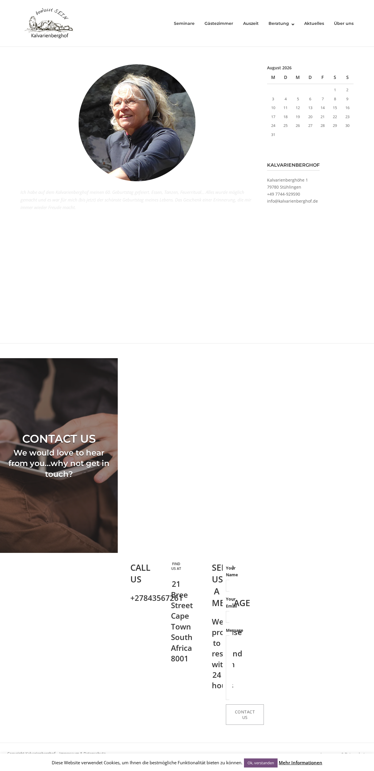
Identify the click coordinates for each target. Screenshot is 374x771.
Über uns (344, 23)
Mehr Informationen (300, 762)
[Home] (49, 23)
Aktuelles (314, 23)
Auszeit (251, 23)
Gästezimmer (219, 23)
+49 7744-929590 (283, 194)
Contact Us (245, 714)
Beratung (279, 23)
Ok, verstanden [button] (260, 762)
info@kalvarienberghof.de (292, 201)
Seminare (184, 23)
